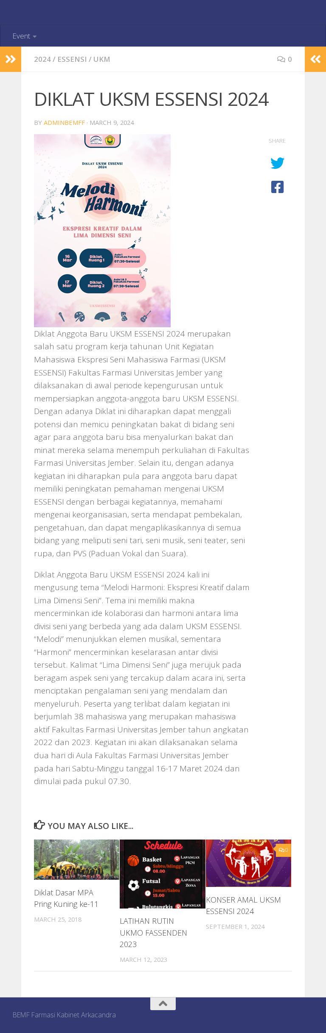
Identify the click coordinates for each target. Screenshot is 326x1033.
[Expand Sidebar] (10, 59)
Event (21, 36)
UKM (101, 59)
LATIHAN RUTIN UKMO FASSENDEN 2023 (153, 932)
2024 (42, 59)
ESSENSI (72, 59)
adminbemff (64, 122)
